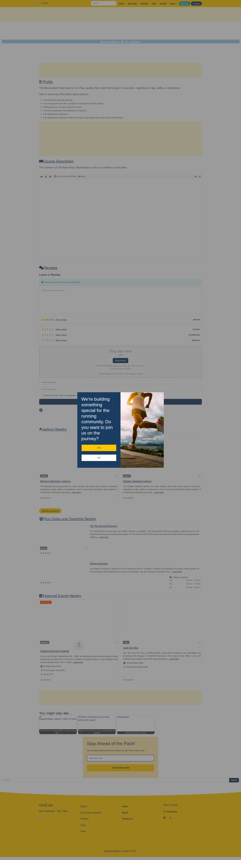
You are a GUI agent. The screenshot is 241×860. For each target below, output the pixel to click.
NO (98, 458)
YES (99, 448)
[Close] (161, 395)
